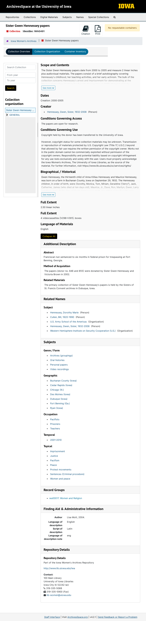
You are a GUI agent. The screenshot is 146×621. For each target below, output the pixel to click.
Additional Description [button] (60, 244)
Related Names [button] (54, 299)
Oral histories (57, 360)
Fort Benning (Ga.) (60, 403)
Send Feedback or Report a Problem (117, 617)
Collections (30, 17)
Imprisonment (57, 451)
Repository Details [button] (57, 549)
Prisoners (55, 424)
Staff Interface (52, 617)
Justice (54, 455)
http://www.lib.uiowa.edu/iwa (59, 568)
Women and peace (60, 478)
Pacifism (54, 460)
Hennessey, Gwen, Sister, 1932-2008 (67, 111)
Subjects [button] (50, 342)
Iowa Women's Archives (23, 41)
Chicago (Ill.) (57, 389)
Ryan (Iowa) (56, 408)
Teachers (55, 428)
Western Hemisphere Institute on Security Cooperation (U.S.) (83, 330)
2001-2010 (56, 439)
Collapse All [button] (48, 236)
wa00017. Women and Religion (65, 498)
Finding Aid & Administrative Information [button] (73, 509)
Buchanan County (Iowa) (63, 380)
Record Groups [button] (54, 490)
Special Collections (98, 17)
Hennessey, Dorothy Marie (64, 312)
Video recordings (59, 369)
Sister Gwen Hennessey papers (23, 110)
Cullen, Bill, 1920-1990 (62, 317)
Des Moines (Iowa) (60, 394)
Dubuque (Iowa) (58, 398)
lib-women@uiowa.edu (59, 595)
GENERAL (14, 114)
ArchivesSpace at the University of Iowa (38, 7)
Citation (85, 33)
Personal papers (59, 364)
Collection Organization (47, 51)
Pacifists (54, 419)
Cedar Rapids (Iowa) (61, 385)
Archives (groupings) (61, 355)
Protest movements (60, 469)
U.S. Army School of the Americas (68, 321)
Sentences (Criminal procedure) (67, 474)
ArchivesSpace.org (77, 617)
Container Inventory (75, 51)
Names (80, 17)
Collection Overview (19, 51)
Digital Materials (49, 17)
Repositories (12, 17)
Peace (53, 465)
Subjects (67, 17)
